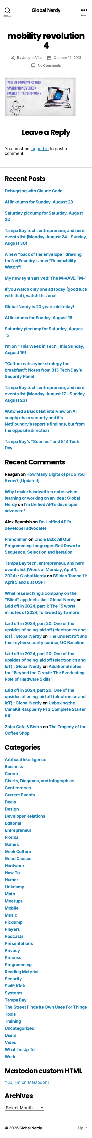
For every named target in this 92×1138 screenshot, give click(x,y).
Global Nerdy (46, 10)
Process (13, 957)
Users (11, 1035)
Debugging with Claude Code (34, 190)
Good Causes (18, 858)
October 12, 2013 (67, 57)
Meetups (14, 900)
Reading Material (21, 971)
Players (12, 929)
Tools (10, 1014)
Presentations (19, 943)
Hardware (14, 865)
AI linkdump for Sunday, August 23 (39, 201)
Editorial (13, 823)
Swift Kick (15, 985)
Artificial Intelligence (25, 759)
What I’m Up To (20, 1049)
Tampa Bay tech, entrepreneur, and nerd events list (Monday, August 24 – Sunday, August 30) (46, 237)
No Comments (49, 65)
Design (12, 809)
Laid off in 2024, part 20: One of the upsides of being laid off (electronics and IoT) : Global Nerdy (45, 630)
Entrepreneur (18, 830)
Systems (13, 992)
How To (12, 872)
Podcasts (14, 936)
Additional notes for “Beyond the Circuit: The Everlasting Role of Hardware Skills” (44, 673)
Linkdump (14, 886)
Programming (18, 964)
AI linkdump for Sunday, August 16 (38, 317)
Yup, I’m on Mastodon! (27, 1082)
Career (11, 773)
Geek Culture (18, 851)
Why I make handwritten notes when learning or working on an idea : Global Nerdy (42, 498)
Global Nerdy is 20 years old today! (39, 306)
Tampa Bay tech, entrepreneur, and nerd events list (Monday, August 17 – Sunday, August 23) (45, 394)
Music (11, 915)
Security (13, 978)
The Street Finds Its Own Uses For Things (46, 1007)
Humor (11, 879)
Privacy (12, 950)
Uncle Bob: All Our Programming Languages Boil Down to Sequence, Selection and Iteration (42, 546)
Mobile (11, 908)
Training (13, 1021)
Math (10, 893)
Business (14, 766)
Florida (11, 837)
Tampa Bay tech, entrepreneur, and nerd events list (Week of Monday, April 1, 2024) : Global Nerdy (44, 569)
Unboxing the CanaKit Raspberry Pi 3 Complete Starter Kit (45, 709)
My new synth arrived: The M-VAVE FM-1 (46, 278)
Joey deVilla (32, 57)
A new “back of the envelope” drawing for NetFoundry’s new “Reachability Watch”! (43, 260)
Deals (10, 801)
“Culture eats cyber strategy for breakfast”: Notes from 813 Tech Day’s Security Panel (43, 370)
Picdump (13, 922)
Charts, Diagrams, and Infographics (39, 780)
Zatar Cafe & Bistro (23, 726)
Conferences (18, 787)
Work (10, 1056)
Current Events (20, 794)
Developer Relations (25, 816)
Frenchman (16, 539)
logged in (40, 148)
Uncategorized (19, 1028)
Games (12, 844)
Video (11, 1042)
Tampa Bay (16, 999)
